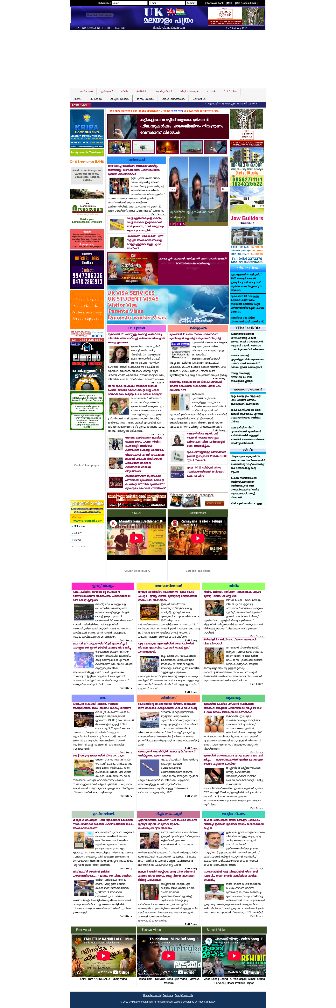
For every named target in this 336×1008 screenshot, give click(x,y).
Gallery (77, 533)
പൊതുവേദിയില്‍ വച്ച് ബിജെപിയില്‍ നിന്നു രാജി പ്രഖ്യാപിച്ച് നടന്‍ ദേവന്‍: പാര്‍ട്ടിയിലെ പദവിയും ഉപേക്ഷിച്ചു (230, 876)
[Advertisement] (169, 59)
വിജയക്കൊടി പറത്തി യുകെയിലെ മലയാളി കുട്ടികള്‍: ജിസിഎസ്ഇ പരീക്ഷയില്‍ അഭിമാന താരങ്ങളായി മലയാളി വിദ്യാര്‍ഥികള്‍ (144, 463)
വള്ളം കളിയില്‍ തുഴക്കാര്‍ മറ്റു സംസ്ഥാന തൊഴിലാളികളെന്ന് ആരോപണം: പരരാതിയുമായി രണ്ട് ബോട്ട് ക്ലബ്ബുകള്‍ (101, 596)
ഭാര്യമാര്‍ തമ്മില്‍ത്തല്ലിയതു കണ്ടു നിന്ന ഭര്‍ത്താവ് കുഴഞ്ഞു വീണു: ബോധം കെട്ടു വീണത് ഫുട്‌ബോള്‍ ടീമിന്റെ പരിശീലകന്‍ (166, 876)
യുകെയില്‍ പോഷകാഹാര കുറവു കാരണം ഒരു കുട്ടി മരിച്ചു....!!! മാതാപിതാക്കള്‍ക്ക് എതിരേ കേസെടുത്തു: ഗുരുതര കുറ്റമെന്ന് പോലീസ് (233, 760)
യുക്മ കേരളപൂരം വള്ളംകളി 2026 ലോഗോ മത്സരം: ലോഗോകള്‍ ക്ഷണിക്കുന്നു (245, 400)
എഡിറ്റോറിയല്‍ (102, 814)
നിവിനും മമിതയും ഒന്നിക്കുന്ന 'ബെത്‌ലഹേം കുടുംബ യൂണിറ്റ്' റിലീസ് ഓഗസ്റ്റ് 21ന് (232, 594)
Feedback (168, 995)
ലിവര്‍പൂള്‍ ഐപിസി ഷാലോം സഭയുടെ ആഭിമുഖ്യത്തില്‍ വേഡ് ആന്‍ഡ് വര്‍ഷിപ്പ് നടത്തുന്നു (102, 706)
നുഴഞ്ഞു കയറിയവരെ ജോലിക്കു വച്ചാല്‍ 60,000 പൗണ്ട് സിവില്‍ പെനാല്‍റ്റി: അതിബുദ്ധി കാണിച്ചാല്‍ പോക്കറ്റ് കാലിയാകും (144, 444)
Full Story (157, 214)
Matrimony (79, 526)
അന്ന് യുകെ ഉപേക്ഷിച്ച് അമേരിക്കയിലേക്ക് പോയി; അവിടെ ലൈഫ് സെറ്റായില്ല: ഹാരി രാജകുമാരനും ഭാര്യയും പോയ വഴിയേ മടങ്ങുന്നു (135, 390)
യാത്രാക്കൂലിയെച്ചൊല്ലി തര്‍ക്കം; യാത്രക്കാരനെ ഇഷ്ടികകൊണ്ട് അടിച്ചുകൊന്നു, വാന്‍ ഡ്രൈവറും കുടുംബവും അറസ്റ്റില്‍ (145, 224)
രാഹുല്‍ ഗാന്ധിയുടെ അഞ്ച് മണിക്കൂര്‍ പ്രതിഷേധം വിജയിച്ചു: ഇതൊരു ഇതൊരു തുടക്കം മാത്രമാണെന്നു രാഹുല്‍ (233, 824)
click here (177, 110)
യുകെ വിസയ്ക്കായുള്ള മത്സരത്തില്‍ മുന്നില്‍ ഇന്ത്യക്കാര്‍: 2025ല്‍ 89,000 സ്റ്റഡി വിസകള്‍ (207, 456)
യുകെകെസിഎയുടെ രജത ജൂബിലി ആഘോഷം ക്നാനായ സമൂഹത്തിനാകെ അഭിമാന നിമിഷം (247, 416)
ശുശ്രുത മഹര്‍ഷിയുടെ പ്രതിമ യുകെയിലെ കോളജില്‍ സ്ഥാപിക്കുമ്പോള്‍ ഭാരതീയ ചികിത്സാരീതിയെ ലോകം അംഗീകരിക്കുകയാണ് (103, 824)
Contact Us (187, 995)
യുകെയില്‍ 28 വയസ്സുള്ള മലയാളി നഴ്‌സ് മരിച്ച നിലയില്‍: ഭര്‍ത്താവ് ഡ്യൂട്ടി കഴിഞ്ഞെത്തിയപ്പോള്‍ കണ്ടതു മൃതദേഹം (235, 104)
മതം (103, 698)
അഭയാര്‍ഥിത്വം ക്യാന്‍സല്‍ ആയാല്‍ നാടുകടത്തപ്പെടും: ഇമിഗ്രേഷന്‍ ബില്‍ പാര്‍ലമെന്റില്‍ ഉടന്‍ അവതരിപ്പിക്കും (206, 440)
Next (224, 189)
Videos (77, 539)
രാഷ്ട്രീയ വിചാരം (119, 99)
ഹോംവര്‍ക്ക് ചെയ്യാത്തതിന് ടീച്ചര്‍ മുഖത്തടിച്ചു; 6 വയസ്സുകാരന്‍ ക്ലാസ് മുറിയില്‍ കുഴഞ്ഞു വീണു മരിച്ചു (102, 646)
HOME (77, 99)
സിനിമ (233, 586)
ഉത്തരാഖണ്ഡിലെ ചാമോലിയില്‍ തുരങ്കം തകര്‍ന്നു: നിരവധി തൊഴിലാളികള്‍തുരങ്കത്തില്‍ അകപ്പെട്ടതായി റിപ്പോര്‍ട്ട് (246, 367)
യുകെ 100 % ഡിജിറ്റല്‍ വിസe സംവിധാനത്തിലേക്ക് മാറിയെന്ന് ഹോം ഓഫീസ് (205, 472)
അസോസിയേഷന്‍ (168, 586)
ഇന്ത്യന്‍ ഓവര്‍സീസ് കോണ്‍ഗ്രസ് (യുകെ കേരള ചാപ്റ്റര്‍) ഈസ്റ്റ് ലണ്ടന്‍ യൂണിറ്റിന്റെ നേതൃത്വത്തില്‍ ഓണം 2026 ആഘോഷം (167, 596)
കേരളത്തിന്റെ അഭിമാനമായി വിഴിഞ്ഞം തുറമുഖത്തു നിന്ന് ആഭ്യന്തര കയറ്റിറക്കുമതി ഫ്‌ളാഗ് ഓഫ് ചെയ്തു (167, 706)
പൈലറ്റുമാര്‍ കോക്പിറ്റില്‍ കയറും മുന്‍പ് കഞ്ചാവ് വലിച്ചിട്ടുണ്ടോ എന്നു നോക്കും (166, 754)
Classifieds (80, 546)
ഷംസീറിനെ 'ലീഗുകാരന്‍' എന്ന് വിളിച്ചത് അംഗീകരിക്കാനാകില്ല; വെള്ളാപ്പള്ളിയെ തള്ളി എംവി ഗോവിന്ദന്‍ (145, 242)
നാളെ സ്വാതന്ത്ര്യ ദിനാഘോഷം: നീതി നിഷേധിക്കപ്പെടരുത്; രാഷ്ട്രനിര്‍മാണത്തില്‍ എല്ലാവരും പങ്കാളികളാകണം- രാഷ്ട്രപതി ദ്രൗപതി (247, 344)
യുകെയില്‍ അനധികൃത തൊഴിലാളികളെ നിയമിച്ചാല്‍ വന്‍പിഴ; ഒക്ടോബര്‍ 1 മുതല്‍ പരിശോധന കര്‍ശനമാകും (247, 324)
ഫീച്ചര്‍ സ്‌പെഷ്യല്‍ (168, 814)
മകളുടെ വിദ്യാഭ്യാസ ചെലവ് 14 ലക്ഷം (197, 217)
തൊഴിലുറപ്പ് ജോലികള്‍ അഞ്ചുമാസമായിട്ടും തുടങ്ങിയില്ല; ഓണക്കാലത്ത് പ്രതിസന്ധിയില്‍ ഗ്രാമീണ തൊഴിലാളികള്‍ (134, 170)
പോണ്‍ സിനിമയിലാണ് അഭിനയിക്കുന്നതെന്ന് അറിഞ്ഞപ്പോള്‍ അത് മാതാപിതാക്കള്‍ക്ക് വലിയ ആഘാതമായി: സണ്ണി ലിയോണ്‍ (245, 466)
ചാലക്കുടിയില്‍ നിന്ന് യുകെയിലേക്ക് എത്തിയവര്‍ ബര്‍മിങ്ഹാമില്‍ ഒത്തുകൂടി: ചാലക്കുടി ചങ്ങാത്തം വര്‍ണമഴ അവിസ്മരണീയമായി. (247, 435)
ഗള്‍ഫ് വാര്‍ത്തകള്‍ (173, 99)
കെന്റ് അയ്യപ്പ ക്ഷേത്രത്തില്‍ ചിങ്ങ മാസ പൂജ (98, 756)
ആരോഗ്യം (233, 698)
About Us (156, 995)
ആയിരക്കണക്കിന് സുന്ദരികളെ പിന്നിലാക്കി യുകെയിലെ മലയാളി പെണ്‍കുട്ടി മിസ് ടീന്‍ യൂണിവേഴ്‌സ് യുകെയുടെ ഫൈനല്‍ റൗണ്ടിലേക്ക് (145, 482)
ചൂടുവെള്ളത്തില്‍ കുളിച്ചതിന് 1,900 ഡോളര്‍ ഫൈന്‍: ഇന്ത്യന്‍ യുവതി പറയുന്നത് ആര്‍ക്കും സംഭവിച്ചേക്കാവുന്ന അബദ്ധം (167, 824)
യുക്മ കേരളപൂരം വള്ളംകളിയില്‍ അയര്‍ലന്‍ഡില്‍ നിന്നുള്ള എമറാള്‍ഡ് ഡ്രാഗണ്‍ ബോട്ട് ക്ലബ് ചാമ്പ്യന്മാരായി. (166, 648)
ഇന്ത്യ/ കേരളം (145, 99)
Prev (172, 189)
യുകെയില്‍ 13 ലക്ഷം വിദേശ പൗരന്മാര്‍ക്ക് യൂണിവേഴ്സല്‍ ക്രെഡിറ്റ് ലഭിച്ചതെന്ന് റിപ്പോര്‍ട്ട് (195, 336)
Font (177, 995)
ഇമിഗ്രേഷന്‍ (197, 328)
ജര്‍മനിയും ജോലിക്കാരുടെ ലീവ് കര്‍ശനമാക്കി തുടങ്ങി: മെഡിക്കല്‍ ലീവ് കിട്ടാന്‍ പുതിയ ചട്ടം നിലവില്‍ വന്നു (195, 386)
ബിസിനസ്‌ (168, 698)
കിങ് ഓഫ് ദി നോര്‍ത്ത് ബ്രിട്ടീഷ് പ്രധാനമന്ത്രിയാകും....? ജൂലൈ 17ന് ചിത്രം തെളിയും (102, 874)
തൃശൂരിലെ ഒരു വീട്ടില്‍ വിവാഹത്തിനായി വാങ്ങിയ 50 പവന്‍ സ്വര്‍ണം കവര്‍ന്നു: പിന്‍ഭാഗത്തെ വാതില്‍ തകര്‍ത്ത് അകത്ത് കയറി (247, 282)
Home (146, 995)
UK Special (95, 99)
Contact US (199, 99)
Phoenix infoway (206, 1001)
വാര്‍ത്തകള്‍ (136, 160)
